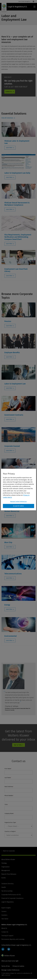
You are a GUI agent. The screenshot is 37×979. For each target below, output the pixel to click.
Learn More (9, 147)
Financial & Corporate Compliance (12, 898)
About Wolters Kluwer (8, 859)
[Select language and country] (34, 1)
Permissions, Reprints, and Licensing (12, 939)
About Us (4, 928)
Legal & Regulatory (7, 902)
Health (3, 887)
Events (3, 878)
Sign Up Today (18, 745)
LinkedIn (2, 949)
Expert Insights (6, 908)
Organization (5, 867)
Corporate (9, 851)
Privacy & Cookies (18, 966)
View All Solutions (7, 118)
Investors (4, 915)
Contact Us (8, 91)
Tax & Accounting (6, 891)
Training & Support (7, 935)
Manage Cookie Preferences (18, 501)
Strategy (4, 863)
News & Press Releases (8, 874)
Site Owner (4, 919)
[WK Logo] (8, 955)
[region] (18, 489)
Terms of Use (5, 966)
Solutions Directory (7, 883)
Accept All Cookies (18, 506)
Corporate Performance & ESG (11, 894)
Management (5, 870)
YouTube (8, 949)
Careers (3, 911)
